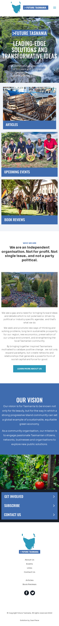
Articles (29, 580)
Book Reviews (29, 584)
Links (29, 568)
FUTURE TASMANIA (29, 33)
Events (29, 564)
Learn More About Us (29, 368)
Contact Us (29, 572)
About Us (29, 560)
